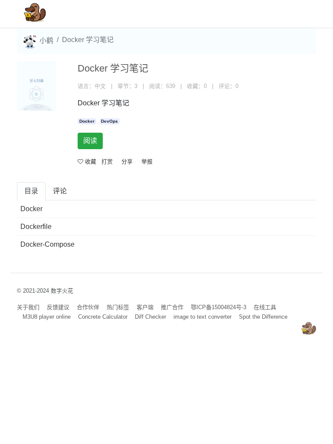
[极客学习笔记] (35, 13)
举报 (147, 161)
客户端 (145, 307)
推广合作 (172, 307)
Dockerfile (36, 226)
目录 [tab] (31, 191)
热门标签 (118, 307)
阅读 (90, 140)
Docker (87, 121)
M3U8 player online (47, 316)
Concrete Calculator (102, 316)
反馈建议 (58, 307)
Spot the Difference (263, 316)
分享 (127, 161)
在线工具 (265, 307)
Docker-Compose (47, 244)
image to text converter (202, 316)
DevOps (109, 121)
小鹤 (45, 40)
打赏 (107, 161)
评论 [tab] (60, 191)
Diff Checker (150, 316)
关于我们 (28, 307)
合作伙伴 (88, 307)
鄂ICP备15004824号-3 (218, 307)
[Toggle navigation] (297, 14)
